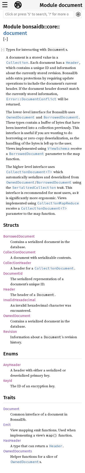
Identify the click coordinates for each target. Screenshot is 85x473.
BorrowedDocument (19, 236)
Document (11, 409)
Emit (7, 425)
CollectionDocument (19, 252)
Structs (11, 225)
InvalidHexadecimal (19, 300)
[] (5, 39)
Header (9, 289)
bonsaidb (33, 27)
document (15, 33)
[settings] (78, 14)
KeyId (7, 381)
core (52, 27)
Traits (9, 398)
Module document (61, 5)
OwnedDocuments (17, 451)
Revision (10, 332)
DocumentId (13, 273)
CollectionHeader (17, 263)
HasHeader (12, 441)
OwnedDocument (16, 316)
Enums (10, 354)
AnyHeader (12, 365)
